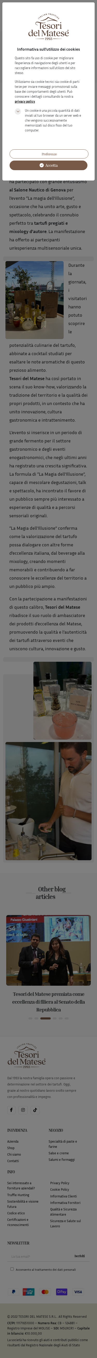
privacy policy (25, 101)
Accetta (51, 165)
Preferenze (49, 154)
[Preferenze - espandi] (18, 111)
